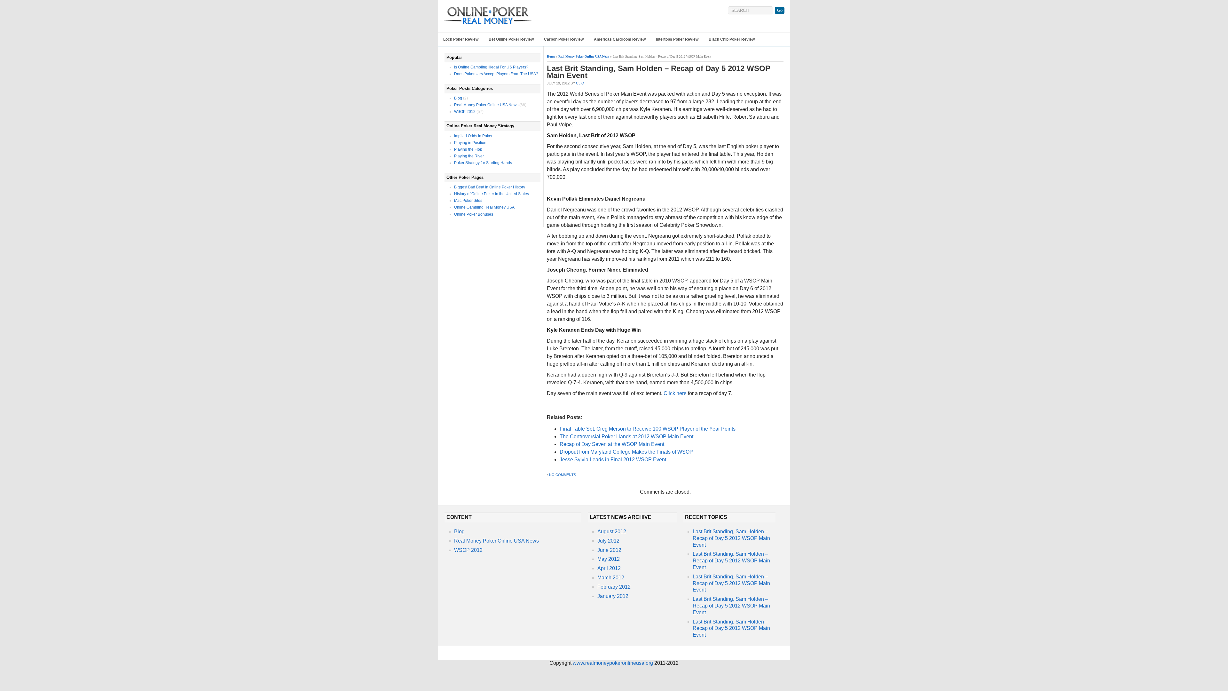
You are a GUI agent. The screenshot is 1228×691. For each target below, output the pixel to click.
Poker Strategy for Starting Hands (483, 163)
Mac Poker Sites (468, 200)
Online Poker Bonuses (473, 214)
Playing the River (469, 156)
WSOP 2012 (465, 111)
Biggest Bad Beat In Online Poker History (489, 187)
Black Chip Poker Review (732, 39)
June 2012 (609, 550)
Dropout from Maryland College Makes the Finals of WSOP (626, 452)
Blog (458, 98)
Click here (675, 393)
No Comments (562, 475)
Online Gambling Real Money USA (484, 207)
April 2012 (609, 568)
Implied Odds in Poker (473, 136)
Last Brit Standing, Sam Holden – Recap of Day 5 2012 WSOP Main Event (731, 538)
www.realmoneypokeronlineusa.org (613, 663)
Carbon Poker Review (564, 39)
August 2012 (611, 531)
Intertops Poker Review (677, 39)
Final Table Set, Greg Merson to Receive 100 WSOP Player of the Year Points (648, 429)
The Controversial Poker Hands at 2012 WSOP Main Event (626, 436)
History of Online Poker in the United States (491, 194)
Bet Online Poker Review (511, 39)
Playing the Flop (468, 149)
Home (551, 56)
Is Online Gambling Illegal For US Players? (491, 67)
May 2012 (608, 559)
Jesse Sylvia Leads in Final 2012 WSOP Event (613, 459)
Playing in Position (470, 142)
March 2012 (610, 577)
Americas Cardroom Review (620, 39)
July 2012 (608, 541)
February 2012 (614, 587)
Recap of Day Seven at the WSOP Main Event (612, 444)
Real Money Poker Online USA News (486, 105)
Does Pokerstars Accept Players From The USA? (496, 74)
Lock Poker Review (460, 39)
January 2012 (612, 596)
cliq (580, 83)
